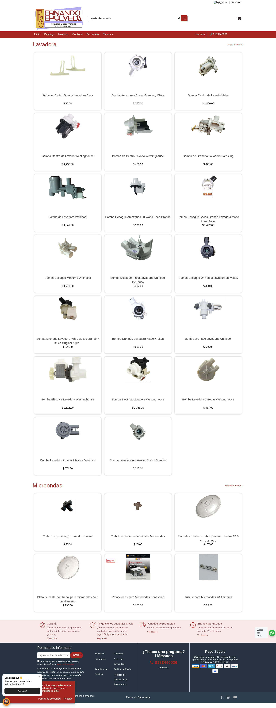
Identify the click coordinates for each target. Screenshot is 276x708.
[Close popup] (39, 677)
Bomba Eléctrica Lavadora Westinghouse (67, 399)
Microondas (47, 485)
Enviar (76, 655)
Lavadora (45, 44)
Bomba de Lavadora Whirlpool (67, 217)
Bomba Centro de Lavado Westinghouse (68, 156)
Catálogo (49, 34)
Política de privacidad (49, 698)
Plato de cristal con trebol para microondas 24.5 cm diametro (208, 538)
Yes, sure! (22, 691)
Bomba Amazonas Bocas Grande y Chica (137, 95)
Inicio (37, 34)
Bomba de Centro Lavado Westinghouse (138, 156)
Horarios (200, 34)
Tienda (107, 34)
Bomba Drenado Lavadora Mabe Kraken (138, 338)
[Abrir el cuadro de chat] (6, 702)
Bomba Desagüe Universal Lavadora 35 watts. (208, 277)
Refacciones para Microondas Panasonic (138, 597)
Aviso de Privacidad (65, 664)
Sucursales (92, 34)
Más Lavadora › (235, 44)
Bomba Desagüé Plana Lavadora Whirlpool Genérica (137, 280)
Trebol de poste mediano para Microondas (138, 536)
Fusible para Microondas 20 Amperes (208, 597)
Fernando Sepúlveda (138, 697)
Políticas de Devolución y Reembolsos (120, 679)
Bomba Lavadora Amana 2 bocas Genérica (67, 460)
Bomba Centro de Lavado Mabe (208, 95)
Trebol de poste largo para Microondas (67, 536)
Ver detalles (52, 638)
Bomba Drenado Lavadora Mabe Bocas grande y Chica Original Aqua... (67, 341)
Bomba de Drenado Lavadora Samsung (208, 156)
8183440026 (219, 34)
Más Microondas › (234, 485)
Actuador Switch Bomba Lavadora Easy (67, 95)
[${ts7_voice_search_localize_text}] (179, 18)
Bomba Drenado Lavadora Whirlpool (208, 338)
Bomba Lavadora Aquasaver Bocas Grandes (138, 460)
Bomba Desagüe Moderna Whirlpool (68, 277)
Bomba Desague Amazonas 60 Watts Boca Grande (138, 217)
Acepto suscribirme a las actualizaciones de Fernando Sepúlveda (58, 662)
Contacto (77, 34)
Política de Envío (122, 669)
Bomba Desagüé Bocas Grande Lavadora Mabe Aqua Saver (208, 219)
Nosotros (63, 34)
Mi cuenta (236, 3)
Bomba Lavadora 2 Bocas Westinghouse (208, 399)
